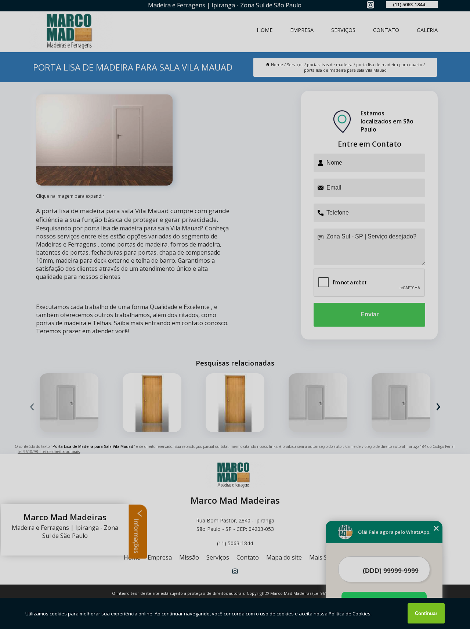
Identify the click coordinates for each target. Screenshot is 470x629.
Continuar (426, 613)
